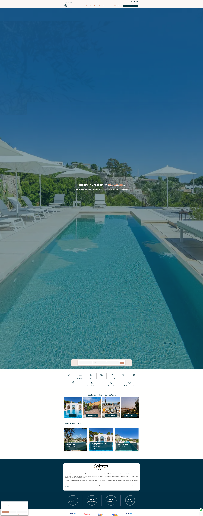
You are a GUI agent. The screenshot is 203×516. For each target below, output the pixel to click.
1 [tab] (98, 452)
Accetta (5, 511)
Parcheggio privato (91, 378)
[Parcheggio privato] (91, 375)
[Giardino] (123, 375)
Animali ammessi (69, 378)
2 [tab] (99, 452)
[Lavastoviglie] (133, 375)
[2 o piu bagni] (111, 383)
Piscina (101, 378)
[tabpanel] (75, 439)
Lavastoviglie (133, 378)
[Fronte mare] (80, 375)
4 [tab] (103, 452)
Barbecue (73, 386)
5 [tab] (104, 452)
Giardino (123, 378)
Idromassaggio (112, 378)
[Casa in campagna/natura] (129, 383)
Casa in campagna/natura (129, 385)
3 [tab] (101, 452)
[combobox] (85, 363)
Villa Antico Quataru (71, 444)
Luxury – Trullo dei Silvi (123, 444)
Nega (13, 511)
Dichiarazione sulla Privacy (15, 514)
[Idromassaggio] (112, 375)
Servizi (108, 5)
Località (85, 5)
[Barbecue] (73, 383)
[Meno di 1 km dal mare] (92, 383)
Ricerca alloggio (94, 5)
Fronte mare (80, 378)
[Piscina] (101, 375)
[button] (26, 502)
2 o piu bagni (111, 385)
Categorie (101, 5)
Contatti (114, 5)
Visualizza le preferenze (22, 511)
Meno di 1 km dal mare (92, 385)
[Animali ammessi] (69, 375)
